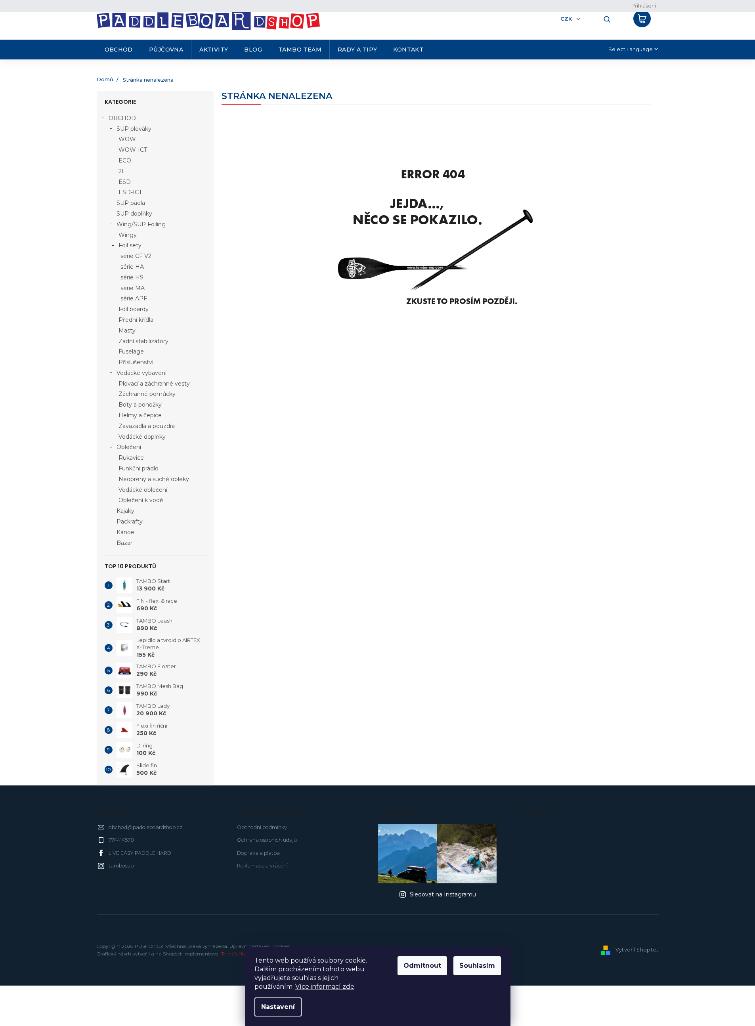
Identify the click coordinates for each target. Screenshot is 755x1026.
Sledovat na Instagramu (443, 894)
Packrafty (130, 521)
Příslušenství (136, 362)
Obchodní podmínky (262, 827)
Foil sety (130, 245)
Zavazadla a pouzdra (147, 426)
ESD (125, 181)
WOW (127, 139)
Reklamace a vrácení (262, 866)
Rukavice (131, 457)
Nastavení (278, 1007)
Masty (127, 330)
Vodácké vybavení (141, 372)
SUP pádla (131, 202)
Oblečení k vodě (141, 500)
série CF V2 (135, 256)
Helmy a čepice (140, 415)
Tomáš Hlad (235, 954)
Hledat (604, 19)
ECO (125, 160)
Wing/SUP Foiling (141, 224)
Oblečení (129, 447)
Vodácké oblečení (143, 489)
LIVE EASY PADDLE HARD (140, 853)
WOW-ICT (133, 149)
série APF (133, 298)
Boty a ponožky (140, 404)
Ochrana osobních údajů (267, 840)
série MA (132, 288)
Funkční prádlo (139, 468)
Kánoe (125, 532)
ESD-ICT (130, 192)
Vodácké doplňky (142, 436)
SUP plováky (134, 128)
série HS (131, 277)
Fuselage (131, 351)
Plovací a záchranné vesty (154, 383)
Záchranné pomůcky (147, 393)
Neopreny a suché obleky (154, 479)
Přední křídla (136, 319)
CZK (566, 18)
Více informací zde (324, 986)
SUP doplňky (134, 213)
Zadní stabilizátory (143, 341)
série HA (132, 266)
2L (122, 171)
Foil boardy (134, 309)
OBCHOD (122, 118)
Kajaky (125, 510)
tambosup (121, 866)
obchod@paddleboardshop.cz (145, 827)
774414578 (121, 840)
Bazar (124, 542)
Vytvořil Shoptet (637, 950)
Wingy (128, 235)
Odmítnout (422, 965)
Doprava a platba (258, 853)
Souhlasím (477, 965)
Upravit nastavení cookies (259, 946)
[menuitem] (119, 49)
